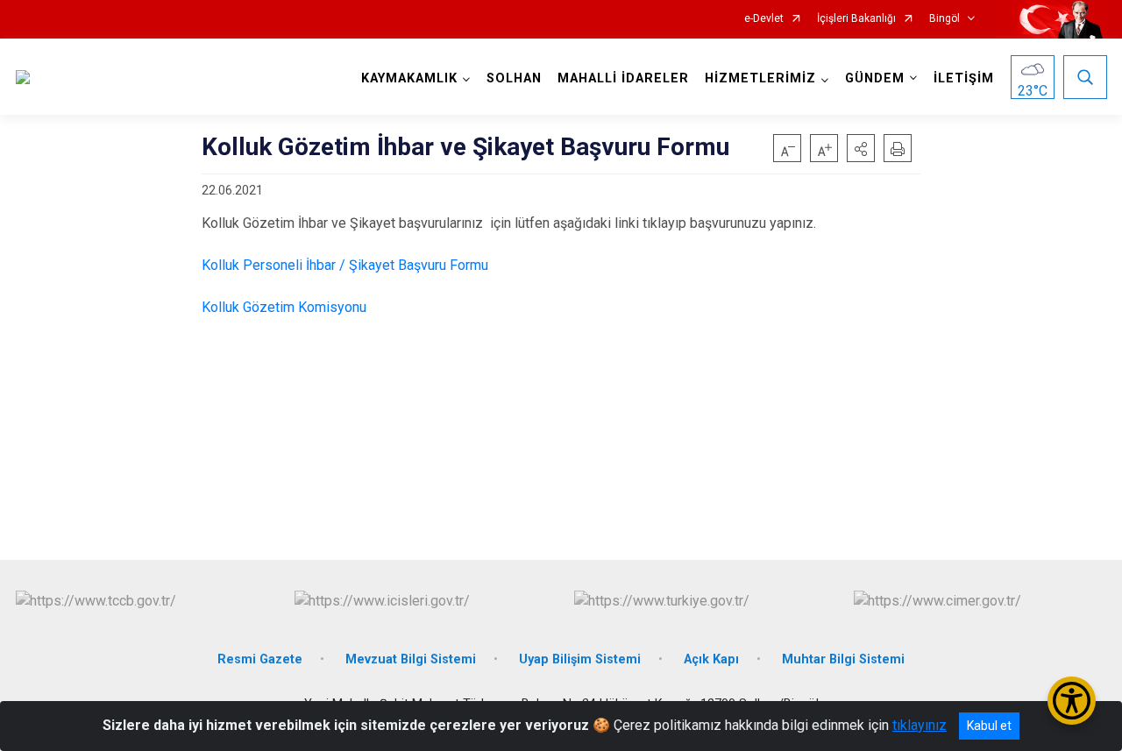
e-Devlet (764, 19)
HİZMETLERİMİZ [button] (760, 78)
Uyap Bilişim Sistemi (580, 659)
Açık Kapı (711, 659)
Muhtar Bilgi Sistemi (843, 659)
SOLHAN (514, 78)
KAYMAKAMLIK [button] (409, 78)
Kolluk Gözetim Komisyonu (284, 307)
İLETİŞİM (964, 78)
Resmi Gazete (259, 659)
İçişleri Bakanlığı (856, 19)
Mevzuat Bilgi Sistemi (410, 659)
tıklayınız (919, 725)
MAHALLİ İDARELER (623, 78)
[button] (861, 148)
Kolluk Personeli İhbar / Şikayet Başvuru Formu (345, 265)
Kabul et (989, 726)
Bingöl (944, 19)
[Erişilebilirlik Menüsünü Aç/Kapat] (1071, 701)
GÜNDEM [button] (875, 78)
